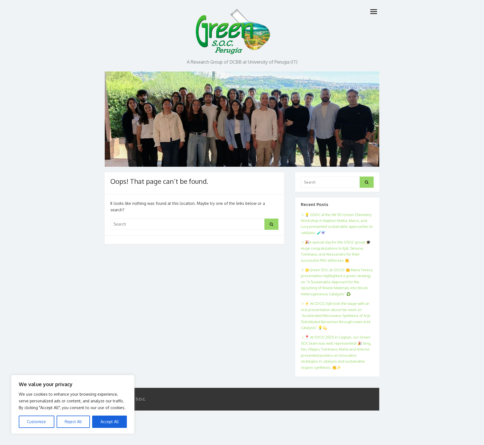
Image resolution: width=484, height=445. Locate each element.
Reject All (73, 421)
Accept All (110, 421)
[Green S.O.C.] (233, 30)
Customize (36, 421)
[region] (72, 404)
